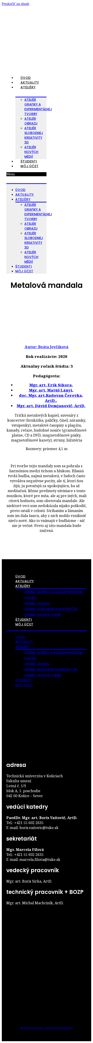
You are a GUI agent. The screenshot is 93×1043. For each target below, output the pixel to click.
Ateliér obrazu (36, 603)
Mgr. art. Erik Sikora (50, 385)
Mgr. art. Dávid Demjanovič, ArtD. (51, 405)
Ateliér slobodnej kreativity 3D (33, 135)
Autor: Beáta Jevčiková (46, 346)
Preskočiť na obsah (15, 4)
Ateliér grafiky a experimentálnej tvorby (38, 106)
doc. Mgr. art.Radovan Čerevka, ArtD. (51, 398)
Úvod (26, 77)
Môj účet (29, 166)
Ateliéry (28, 87)
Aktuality (30, 82)
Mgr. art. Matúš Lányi (50, 390)
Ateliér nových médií (31, 152)
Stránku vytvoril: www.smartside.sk (46, 1027)
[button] (26, 174)
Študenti (29, 161)
